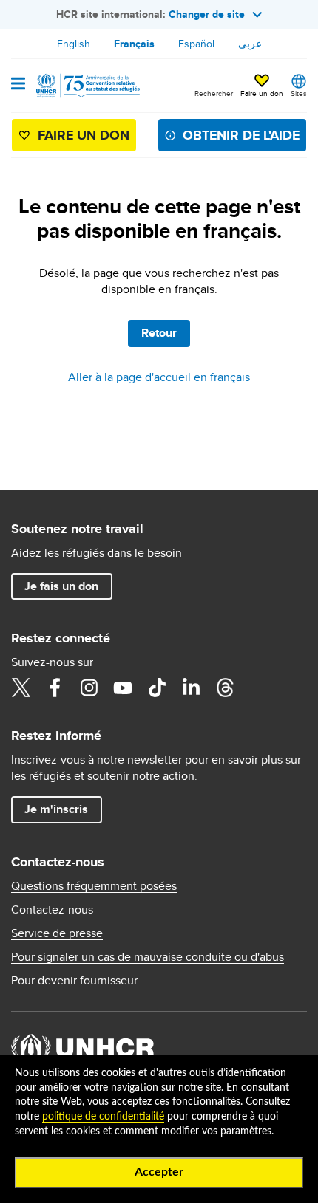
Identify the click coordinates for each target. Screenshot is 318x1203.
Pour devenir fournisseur (74, 981)
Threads (224, 687)
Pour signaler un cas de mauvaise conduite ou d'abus (147, 957)
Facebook (54, 687)
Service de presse (57, 933)
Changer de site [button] (207, 14)
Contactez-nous (52, 910)
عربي (250, 43)
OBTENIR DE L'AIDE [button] (241, 135)
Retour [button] (159, 332)
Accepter (159, 1172)
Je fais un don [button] (61, 585)
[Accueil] (86, 85)
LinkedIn (190, 687)
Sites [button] (299, 93)
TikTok (156, 687)
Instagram (88, 687)
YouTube (122, 687)
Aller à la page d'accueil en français (159, 377)
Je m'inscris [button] (56, 809)
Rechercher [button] (213, 93)
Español (196, 43)
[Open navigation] (18, 85)
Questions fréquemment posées (94, 886)
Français (134, 43)
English (73, 43)
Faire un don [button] (261, 93)
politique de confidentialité (103, 1116)
